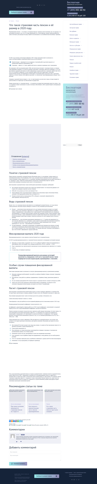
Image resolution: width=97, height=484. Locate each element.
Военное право (74, 35)
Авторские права (74, 28)
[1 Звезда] (11, 425)
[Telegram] (22, 421)
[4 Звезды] (27, 425)
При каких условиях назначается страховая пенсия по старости (17, 408)
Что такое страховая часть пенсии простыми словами (52, 408)
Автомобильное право (76, 24)
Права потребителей (75, 63)
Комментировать (19, 463)
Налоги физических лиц (76, 56)
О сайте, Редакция (68, 472)
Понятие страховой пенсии (19, 159)
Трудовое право (74, 74)
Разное (71, 66)
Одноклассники (39, 5)
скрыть (25, 156)
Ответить (23, 434)
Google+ (44, 5)
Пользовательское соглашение (75, 474)
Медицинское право (75, 49)
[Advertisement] (35, 47)
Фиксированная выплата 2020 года (21, 163)
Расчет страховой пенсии (19, 167)
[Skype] (20, 421)
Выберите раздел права (19, 12)
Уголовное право (74, 77)
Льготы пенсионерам (16, 404)
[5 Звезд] (32, 425)
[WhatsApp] (18, 421)
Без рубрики (73, 31)
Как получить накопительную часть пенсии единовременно (34, 408)
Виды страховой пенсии (18, 161)
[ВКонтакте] (10, 421)
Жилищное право (74, 42)
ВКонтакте (37, 5)
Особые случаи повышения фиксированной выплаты (25, 165)
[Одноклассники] (12, 421)
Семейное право (74, 70)
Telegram (41, 5)
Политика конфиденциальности (75, 476)
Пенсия (48, 404)
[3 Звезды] (22, 425)
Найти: (64, 145)
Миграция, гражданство (76, 52)
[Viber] (16, 421)
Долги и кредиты (74, 38)
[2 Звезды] (16, 425)
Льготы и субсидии (75, 45)
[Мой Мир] (14, 421)
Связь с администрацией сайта (79, 472)
